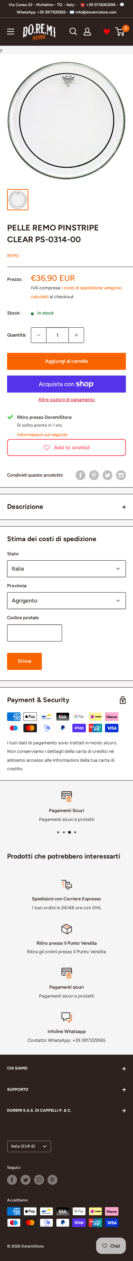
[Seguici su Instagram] (39, 1180)
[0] (120, 31)
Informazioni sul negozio (42, 434)
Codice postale (23, 617)
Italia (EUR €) (23, 1146)
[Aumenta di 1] (76, 335)
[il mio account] (87, 31)
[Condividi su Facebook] (80, 475)
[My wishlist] (106, 31)
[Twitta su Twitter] (107, 475)
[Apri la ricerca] (73, 31)
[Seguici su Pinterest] (52, 1180)
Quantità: (17, 335)
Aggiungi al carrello (66, 361)
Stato (13, 553)
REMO (13, 255)
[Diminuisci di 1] (38, 335)
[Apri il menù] (10, 31)
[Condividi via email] (121, 475)
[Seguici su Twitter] (26, 1180)
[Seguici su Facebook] (12, 1180)
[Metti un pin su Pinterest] (94, 475)
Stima (24, 661)
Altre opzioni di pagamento (66, 399)
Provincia (17, 585)
